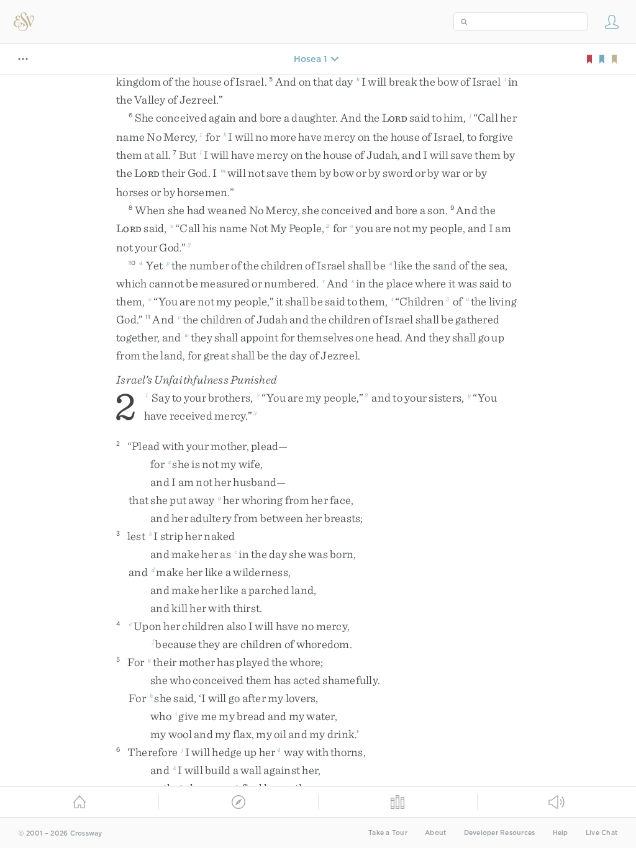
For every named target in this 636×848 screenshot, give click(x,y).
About (435, 833)
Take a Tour (387, 833)
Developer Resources (499, 833)
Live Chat (601, 833)
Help (560, 833)
